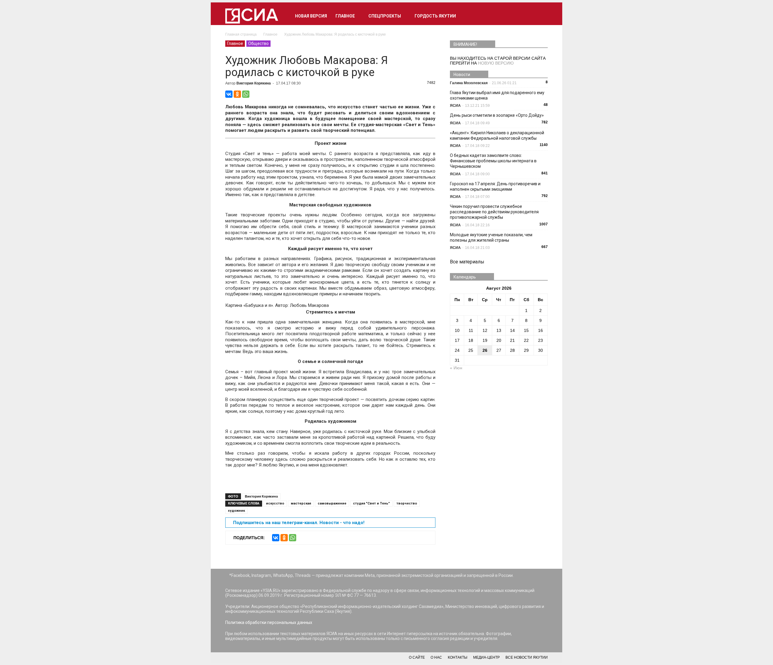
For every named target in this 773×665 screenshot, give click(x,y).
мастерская (301, 503)
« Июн (456, 367)
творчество (406, 503)
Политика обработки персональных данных (268, 622)
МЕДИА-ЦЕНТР (486, 657)
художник (236, 511)
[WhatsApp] (245, 94)
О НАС (436, 657)
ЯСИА (455, 105)
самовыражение (332, 503)
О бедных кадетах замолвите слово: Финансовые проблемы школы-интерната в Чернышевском (493, 161)
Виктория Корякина (253, 83)
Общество (258, 43)
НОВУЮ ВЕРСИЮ (496, 63)
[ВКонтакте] (229, 94)
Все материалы (467, 262)
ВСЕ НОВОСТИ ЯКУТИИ (526, 657)
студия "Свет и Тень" (371, 503)
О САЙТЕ (417, 657)
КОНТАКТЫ (457, 657)
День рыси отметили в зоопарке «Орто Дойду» (497, 115)
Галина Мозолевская (469, 83)
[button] (540, 16)
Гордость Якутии (435, 16)
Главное (345, 16)
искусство (275, 503)
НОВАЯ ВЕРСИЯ (311, 16)
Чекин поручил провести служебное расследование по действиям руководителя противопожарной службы (494, 212)
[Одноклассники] (237, 94)
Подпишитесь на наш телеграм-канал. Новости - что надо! (298, 522)
